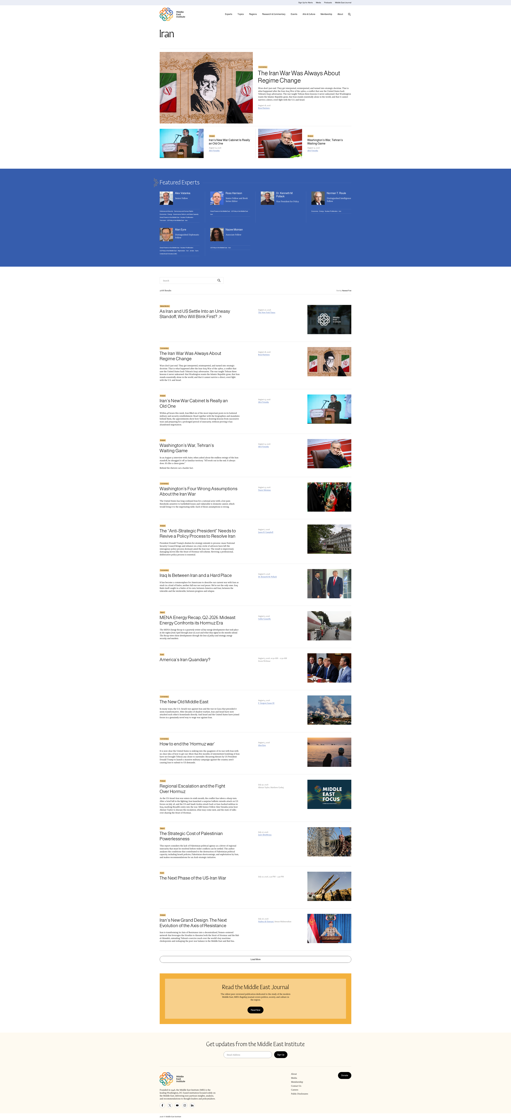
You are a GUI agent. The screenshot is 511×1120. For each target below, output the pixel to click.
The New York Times (266, 312)
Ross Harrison (264, 108)
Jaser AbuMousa (264, 835)
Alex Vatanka (214, 151)
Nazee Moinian (264, 490)
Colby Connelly (264, 619)
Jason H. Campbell (265, 532)
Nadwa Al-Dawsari (266, 921)
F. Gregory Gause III (266, 703)
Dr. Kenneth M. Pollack (267, 577)
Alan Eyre (262, 745)
